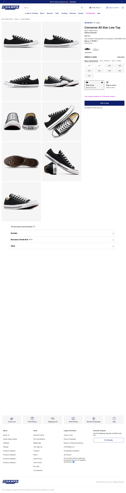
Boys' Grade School (7, 19)
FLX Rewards (90, 13)
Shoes (17, 19)
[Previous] (4, 1)
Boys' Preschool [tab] (105, 61)
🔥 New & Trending (31, 13)
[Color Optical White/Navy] (96, 49)
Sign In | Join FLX (114, 7)
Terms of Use (68, 435)
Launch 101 (36, 458)
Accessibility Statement (71, 451)
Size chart (120, 57)
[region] (63, 2)
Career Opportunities (10, 439)
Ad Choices (67, 455)
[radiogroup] (104, 85)
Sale (98, 13)
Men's (42, 13)
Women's (50, 13)
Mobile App (37, 443)
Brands (80, 13)
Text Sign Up (37, 447)
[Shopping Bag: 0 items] (122, 7)
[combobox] (53, 7)
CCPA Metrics (68, 447)
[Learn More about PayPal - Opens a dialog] (97, 41)
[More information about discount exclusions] (101, 108)
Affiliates (6, 443)
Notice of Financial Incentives (73, 443)
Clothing (64, 13)
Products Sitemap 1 (9, 451)
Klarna (35, 455)
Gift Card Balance (39, 439)
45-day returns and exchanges (22, 226)
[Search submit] (82, 7)
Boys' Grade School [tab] (91, 61)
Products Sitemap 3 (9, 458)
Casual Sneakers (25, 19)
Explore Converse (91, 32)
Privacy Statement (70, 439)
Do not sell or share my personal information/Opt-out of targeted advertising (74, 460)
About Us (6, 435)
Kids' (57, 13)
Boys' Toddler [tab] (116, 61)
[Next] (122, 1)
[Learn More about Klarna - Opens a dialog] (90, 41)
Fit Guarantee (37, 470)
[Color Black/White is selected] (88, 49)
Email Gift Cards (38, 435)
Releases (73, 13)
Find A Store (37, 462)
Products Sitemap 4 (9, 462)
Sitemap (5, 447)
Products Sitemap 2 (9, 455)
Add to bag (104, 103)
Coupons (36, 451)
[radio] (94, 85)
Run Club (36, 466)
